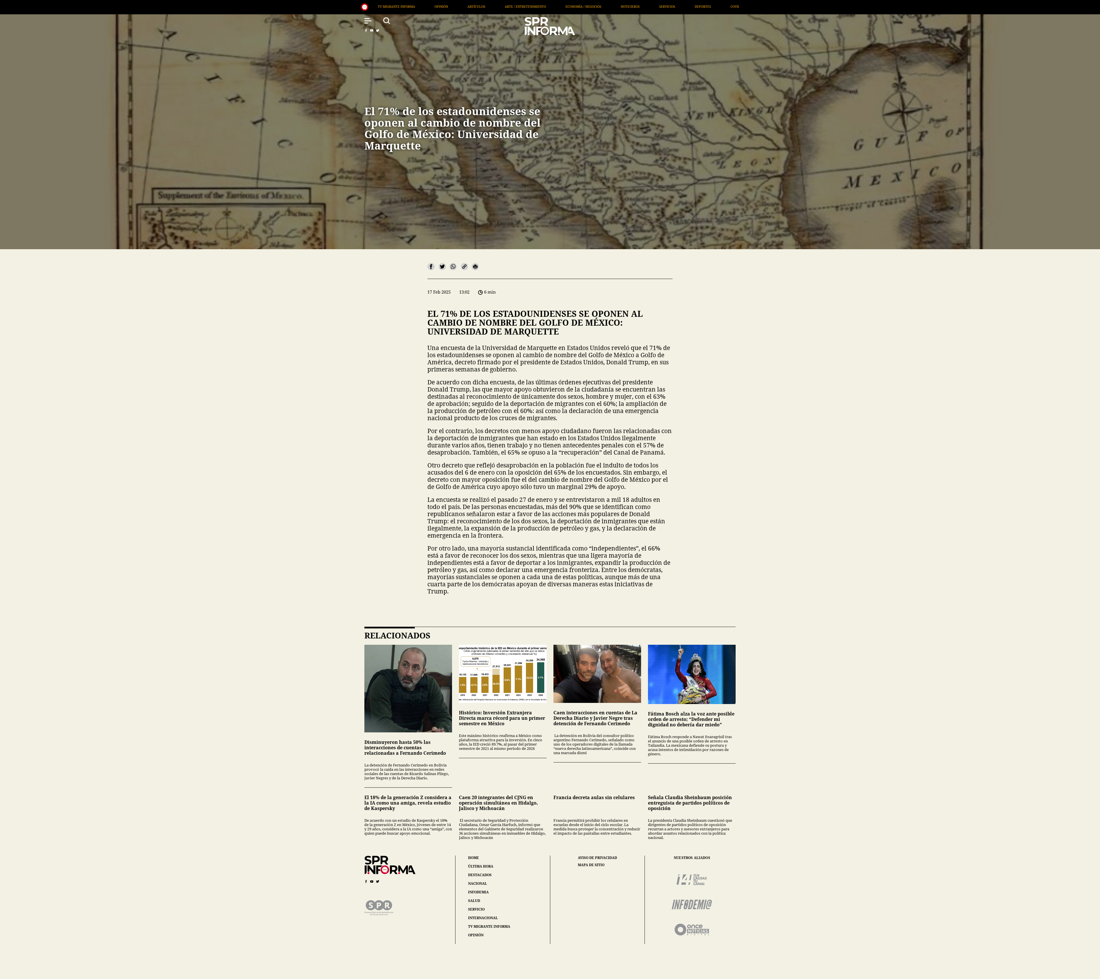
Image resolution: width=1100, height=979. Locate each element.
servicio (476, 909)
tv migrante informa (489, 926)
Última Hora (598, 6)
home (473, 857)
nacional (477, 883)
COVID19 (522, 6)
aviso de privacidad (597, 858)
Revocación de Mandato (684, 6)
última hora (480, 866)
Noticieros (415, 6)
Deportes (488, 6)
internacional (483, 917)
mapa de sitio (591, 865)
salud (474, 900)
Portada (636, 6)
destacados (480, 874)
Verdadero (558, 6)
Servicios (453, 6)
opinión (476, 935)
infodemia (478, 892)
